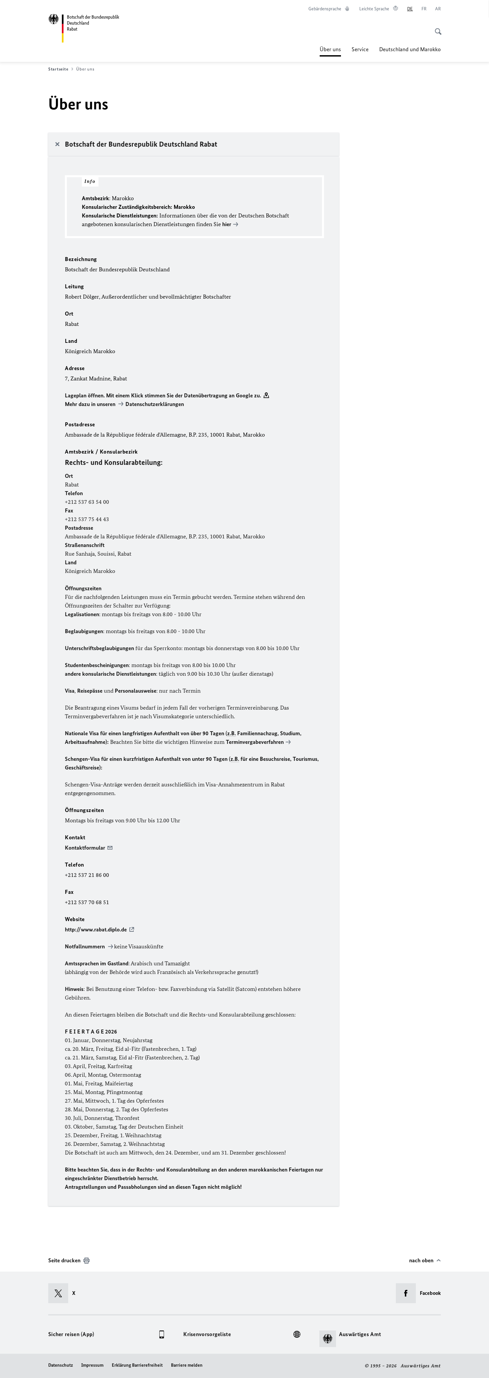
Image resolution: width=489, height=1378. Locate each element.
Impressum (92, 1365)
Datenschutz (60, 1365)
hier (226, 224)
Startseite (58, 69)
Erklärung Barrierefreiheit (137, 1365)
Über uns (330, 51)
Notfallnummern (85, 946)
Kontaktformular (85, 847)
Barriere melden (187, 1365)
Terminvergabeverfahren (255, 742)
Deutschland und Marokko (410, 49)
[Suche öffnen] (436, 28)
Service (360, 49)
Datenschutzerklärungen (154, 404)
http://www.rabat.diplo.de (96, 929)
